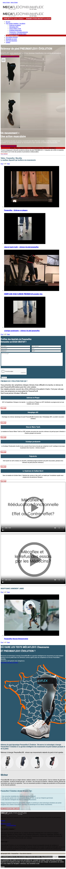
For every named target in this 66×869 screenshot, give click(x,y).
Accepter (55, 856)
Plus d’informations (46, 857)
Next (8, 164)
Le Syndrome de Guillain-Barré (17, 34)
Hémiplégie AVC (13, 27)
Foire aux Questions (11, 41)
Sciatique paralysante (15, 30)
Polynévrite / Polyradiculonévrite (18, 32)
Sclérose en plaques (15, 25)
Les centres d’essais (12, 37)
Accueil (8, 22)
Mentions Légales (6, 824)
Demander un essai (11, 39)
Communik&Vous (11, 825)
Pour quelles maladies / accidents (15, 23)
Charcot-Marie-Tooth (15, 28)
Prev (2, 164)
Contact (8, 42)
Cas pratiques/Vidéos (12, 35)
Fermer (3, 867)
